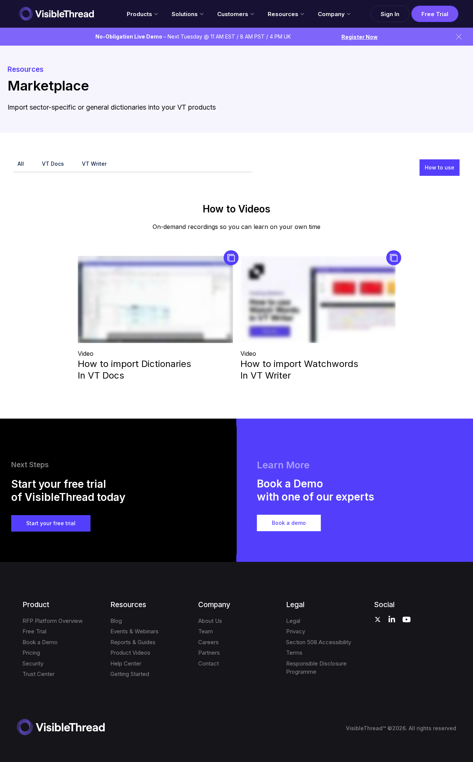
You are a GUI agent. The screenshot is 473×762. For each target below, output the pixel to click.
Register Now (359, 37)
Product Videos (130, 652)
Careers (208, 642)
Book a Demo (40, 642)
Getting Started (129, 673)
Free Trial (434, 14)
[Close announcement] (459, 36)
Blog (116, 620)
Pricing (31, 652)
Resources (283, 14)
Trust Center (38, 673)
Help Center (125, 663)
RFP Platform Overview (52, 620)
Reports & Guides (133, 642)
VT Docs (53, 163)
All (21, 163)
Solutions (185, 14)
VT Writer (94, 163)
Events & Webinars (134, 631)
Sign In (390, 14)
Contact (208, 663)
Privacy (295, 631)
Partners (209, 652)
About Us (210, 620)
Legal (293, 620)
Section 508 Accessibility (318, 642)
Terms (294, 652)
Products (139, 14)
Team (205, 631)
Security (32, 663)
